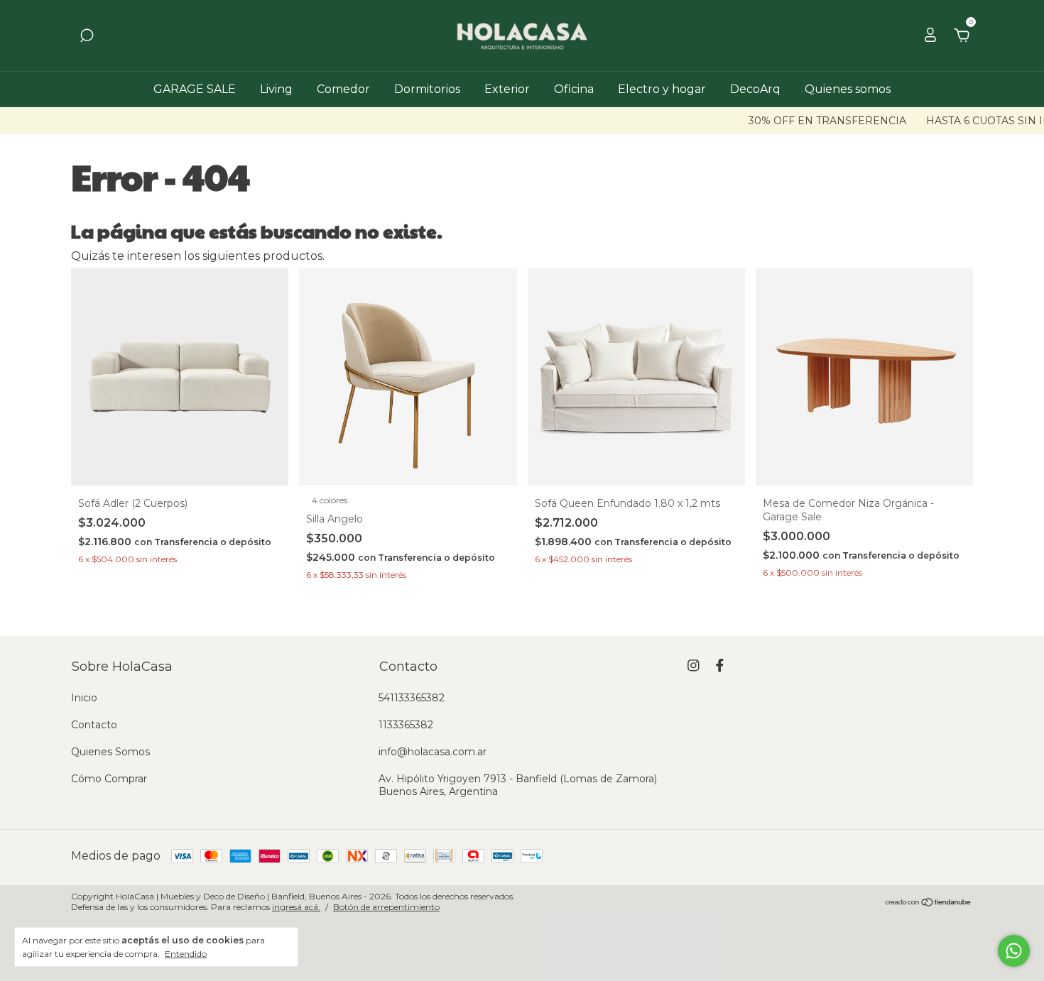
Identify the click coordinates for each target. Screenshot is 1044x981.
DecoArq (755, 89)
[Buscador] (86, 36)
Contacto (94, 724)
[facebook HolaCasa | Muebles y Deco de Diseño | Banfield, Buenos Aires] (720, 665)
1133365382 (406, 724)
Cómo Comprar (109, 778)
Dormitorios (427, 89)
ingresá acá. (296, 906)
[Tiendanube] (928, 903)
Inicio (84, 697)
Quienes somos (848, 89)
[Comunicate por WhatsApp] (1014, 951)
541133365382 (412, 697)
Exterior (507, 89)
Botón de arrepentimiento (386, 906)
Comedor (343, 89)
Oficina (574, 89)
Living (276, 89)
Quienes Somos (110, 751)
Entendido (186, 953)
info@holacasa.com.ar (432, 751)
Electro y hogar (662, 89)
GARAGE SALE (194, 89)
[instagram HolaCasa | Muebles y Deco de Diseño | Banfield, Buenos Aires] (693, 665)
